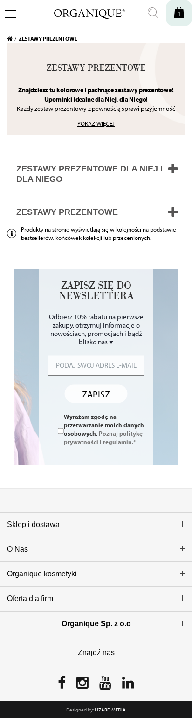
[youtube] (105, 685)
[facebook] (62, 685)
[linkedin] (128, 685)
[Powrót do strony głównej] (13, 38)
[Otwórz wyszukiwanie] (153, 13)
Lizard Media (110, 709)
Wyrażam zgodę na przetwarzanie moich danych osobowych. (104, 429)
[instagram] (82, 685)
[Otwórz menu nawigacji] (10, 15)
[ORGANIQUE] (83, 13)
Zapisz (96, 393)
